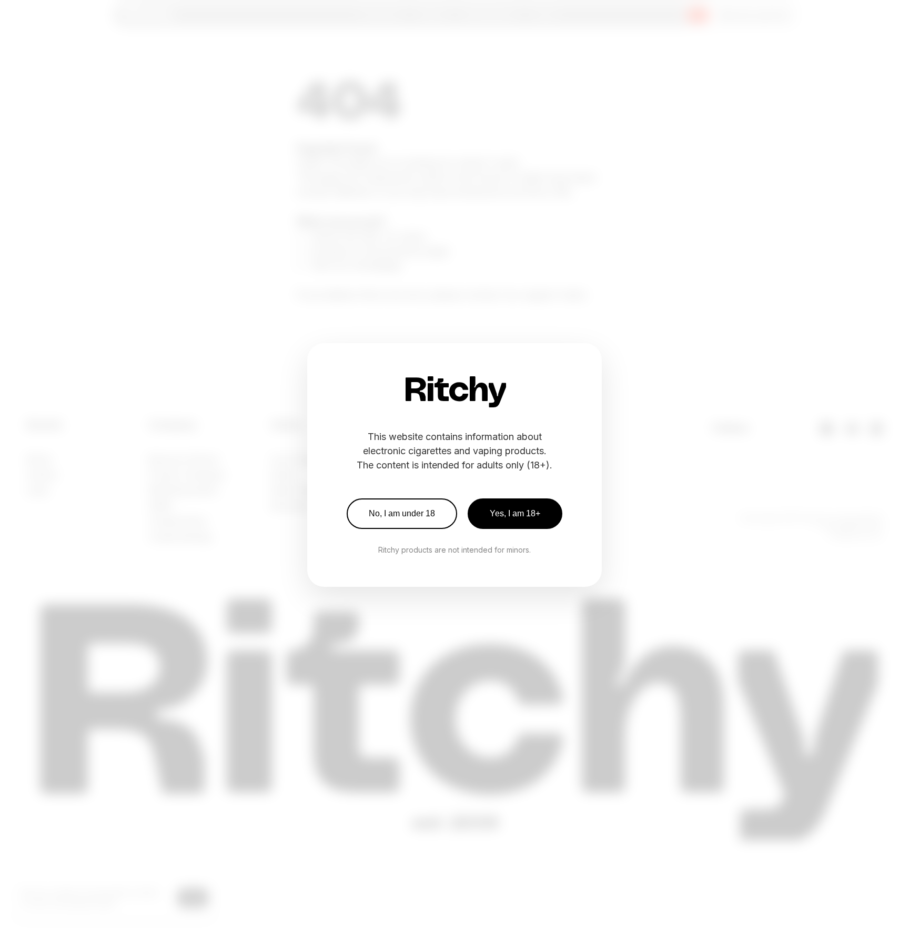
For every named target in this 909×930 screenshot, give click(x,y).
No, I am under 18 (402, 513)
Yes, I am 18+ (515, 513)
